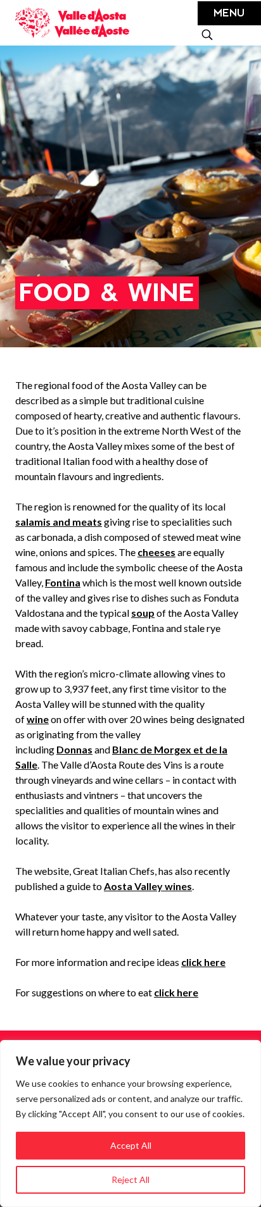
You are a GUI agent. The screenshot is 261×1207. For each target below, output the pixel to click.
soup (143, 613)
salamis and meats (58, 522)
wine (38, 719)
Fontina (62, 582)
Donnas (74, 749)
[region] (130, 1123)
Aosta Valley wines (148, 886)
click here (203, 962)
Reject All (130, 1179)
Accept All (130, 1145)
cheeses (156, 552)
